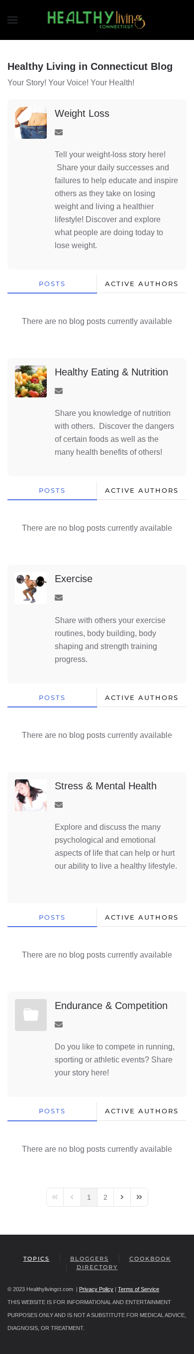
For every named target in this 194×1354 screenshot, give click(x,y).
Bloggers (89, 1258)
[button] (12, 20)
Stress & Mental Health (106, 785)
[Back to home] (97, 20)
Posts (52, 284)
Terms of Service (138, 1289)
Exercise (74, 578)
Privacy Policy (96, 1289)
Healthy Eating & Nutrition (111, 371)
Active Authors (142, 284)
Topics (36, 1258)
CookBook (150, 1258)
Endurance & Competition (111, 1005)
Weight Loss (82, 113)
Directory (97, 1267)
